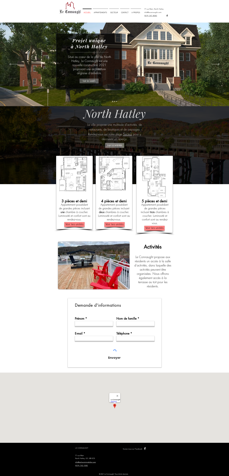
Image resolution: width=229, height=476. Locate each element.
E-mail (79, 333)
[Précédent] (14, 64)
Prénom (79, 318)
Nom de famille (126, 318)
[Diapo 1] (112, 101)
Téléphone (122, 333)
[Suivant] (215, 64)
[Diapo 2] (114, 101)
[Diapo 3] (116, 101)
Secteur (127, 134)
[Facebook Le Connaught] (167, 15)
